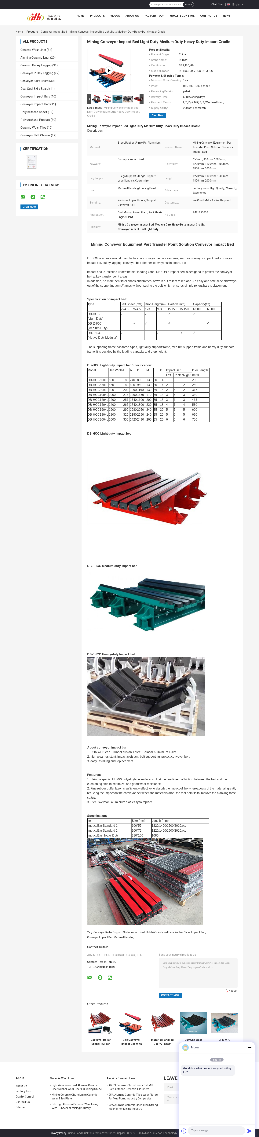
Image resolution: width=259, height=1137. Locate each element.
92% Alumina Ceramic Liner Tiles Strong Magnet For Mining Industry (133, 1106)
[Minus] (249, 1047)
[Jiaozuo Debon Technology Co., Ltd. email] (25, 197)
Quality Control (182, 15)
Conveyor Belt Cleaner (35, 135)
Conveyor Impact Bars (35, 96)
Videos (115, 15)
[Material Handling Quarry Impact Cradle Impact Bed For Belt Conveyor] (162, 1023)
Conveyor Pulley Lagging (36, 73)
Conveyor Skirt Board (34, 81)
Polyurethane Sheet (33, 112)
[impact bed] (109, 70)
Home (80, 15)
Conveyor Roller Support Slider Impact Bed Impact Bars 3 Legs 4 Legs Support (100, 1042)
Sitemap (21, 1107)
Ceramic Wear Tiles (33, 127)
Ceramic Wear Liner (33, 50)
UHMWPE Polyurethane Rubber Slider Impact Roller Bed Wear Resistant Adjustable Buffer (224, 1042)
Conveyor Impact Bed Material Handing (110, 937)
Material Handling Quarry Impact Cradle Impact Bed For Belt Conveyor (162, 1042)
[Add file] (184, 1131)
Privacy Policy (58, 1133)
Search (188, 4)
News (226, 15)
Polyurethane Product (35, 120)
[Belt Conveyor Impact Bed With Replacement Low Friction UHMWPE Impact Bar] (131, 1023)
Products (97, 15)
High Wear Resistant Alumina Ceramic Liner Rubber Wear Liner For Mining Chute (77, 1087)
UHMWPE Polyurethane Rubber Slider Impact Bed (175, 932)
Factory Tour (154, 15)
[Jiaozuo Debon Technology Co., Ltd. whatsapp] (35, 197)
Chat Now (217, 4)
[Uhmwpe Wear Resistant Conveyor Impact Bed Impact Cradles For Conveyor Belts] (193, 1023)
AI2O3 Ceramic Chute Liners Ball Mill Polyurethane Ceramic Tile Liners (131, 1087)
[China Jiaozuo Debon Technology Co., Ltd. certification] (31, 162)
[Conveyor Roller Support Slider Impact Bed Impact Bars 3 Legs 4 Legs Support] (100, 1023)
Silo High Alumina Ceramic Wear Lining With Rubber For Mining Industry (75, 1106)
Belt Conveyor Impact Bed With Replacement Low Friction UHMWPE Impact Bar (131, 1042)
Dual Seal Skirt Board (34, 88)
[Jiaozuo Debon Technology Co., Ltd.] (44, 16)
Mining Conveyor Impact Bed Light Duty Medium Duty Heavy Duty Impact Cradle (113, 111)
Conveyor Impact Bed (54, 31)
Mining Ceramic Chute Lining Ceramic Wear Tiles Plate (75, 1096)
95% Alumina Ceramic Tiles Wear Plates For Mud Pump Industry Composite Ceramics (133, 1097)
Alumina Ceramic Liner (34, 57)
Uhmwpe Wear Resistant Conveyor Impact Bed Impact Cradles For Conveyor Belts (193, 1042)
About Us (132, 15)
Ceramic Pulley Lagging (36, 65)
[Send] (249, 1131)
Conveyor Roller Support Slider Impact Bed (119, 932)
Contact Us (208, 15)
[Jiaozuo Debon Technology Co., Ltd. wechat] (45, 197)
